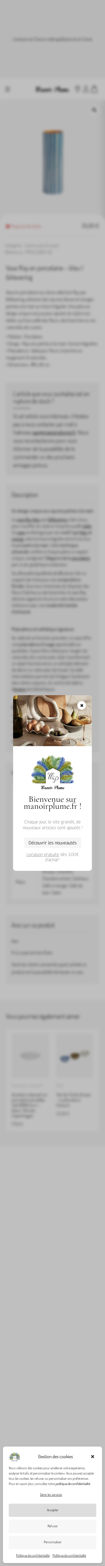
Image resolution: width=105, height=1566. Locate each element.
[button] (93, 1457)
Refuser (53, 1526)
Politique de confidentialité (33, 1555)
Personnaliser (53, 1542)
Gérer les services (51, 1494)
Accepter (52, 1510)
